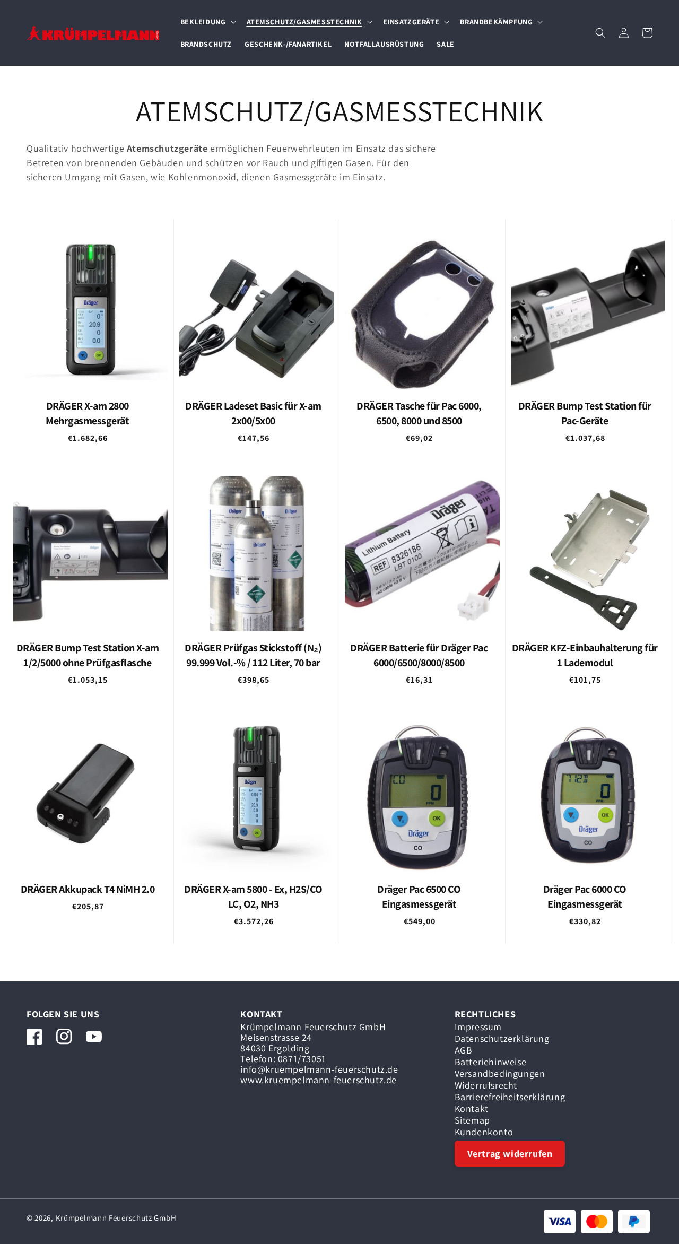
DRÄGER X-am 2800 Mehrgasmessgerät (87, 413)
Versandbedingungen (500, 1074)
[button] (207, 22)
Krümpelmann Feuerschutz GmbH (116, 1218)
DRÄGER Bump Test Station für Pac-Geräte (584, 413)
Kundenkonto (484, 1132)
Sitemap (472, 1120)
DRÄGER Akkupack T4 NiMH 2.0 (88, 889)
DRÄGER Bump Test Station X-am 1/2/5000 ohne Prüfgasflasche (87, 655)
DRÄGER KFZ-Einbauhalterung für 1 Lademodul (585, 655)
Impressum (478, 1028)
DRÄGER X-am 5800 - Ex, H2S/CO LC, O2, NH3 (253, 896)
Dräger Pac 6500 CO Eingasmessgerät (418, 896)
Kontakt (472, 1109)
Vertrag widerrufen (510, 1153)
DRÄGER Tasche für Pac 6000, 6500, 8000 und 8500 (419, 413)
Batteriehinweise (491, 1062)
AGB (464, 1050)
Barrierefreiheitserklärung (510, 1097)
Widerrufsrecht (486, 1085)
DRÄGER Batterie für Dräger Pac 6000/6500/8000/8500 (419, 655)
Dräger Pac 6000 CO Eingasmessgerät (584, 896)
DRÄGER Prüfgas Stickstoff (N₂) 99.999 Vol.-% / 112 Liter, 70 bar (253, 655)
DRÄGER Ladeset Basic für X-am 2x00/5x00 (253, 413)
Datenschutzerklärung (502, 1039)
